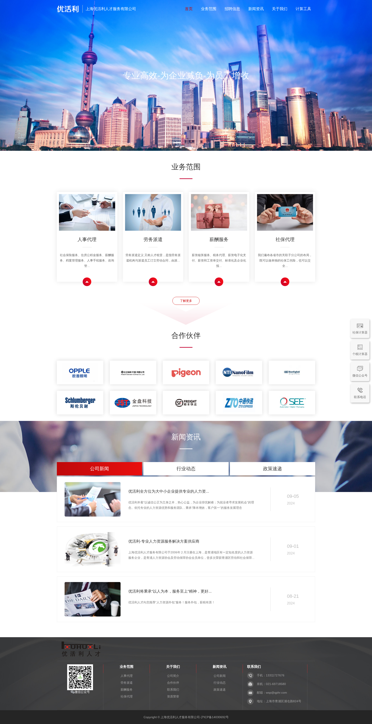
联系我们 (173, 689)
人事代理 (127, 675)
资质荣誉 (173, 696)
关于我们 (279, 9)
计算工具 (303, 9)
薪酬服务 (127, 689)
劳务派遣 (127, 682)
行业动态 (220, 682)
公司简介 (173, 675)
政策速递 (220, 689)
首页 (189, 9)
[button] (177, 142)
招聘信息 (232, 9)
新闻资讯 (256, 9)
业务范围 (208, 9)
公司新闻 (220, 675)
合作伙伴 (173, 682)
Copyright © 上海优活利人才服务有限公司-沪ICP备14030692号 (186, 717)
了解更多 (186, 300)
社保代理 (127, 696)
